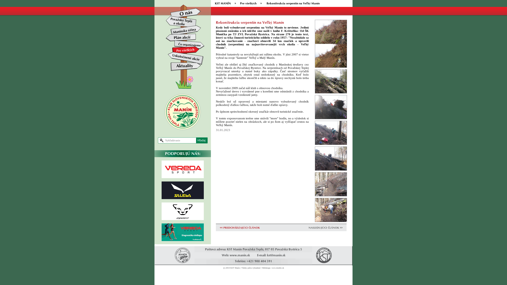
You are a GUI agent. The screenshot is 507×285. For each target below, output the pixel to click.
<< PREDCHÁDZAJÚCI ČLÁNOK (240, 227)
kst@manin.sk (276, 255)
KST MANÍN (223, 3)
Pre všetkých (248, 3)
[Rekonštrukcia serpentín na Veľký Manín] (331, 43)
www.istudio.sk (278, 268)
